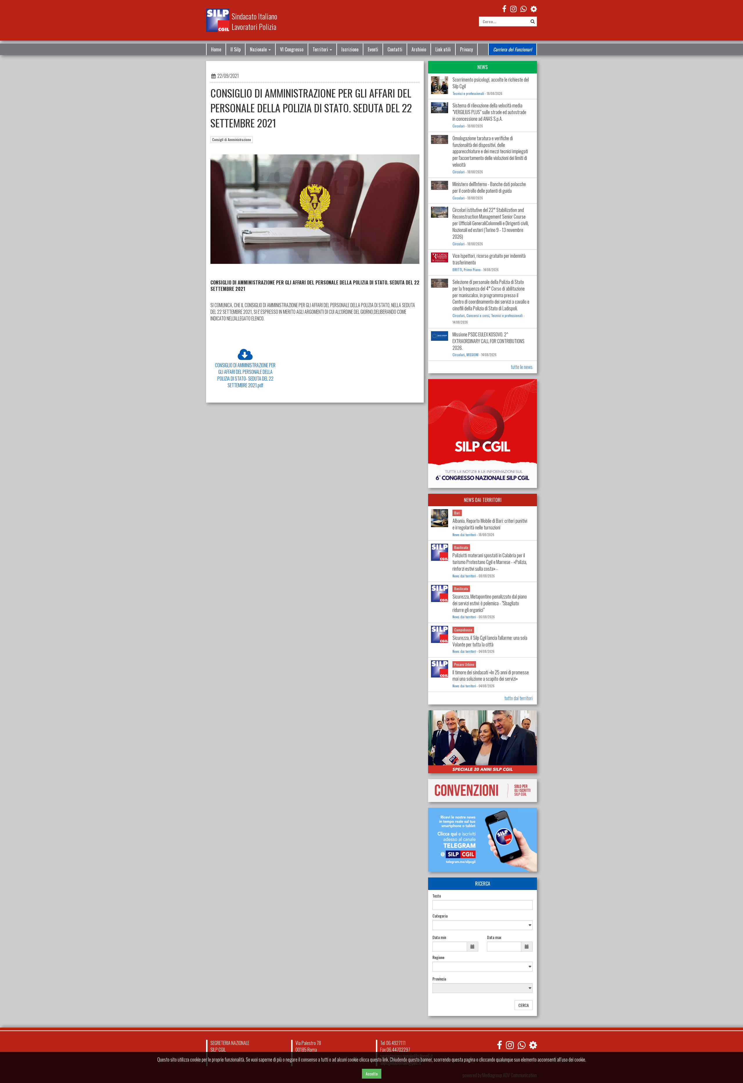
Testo (436, 896)
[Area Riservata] (534, 8)
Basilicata (461, 547)
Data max (494, 937)
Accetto (372, 1074)
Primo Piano (472, 269)
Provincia (439, 979)
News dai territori (464, 534)
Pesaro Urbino (464, 664)
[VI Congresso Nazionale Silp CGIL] (482, 433)
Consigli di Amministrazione (231, 139)
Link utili (443, 49)
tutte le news (522, 366)
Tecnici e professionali (468, 93)
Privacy (466, 49)
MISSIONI (472, 354)
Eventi (373, 49)
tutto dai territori (518, 698)
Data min (439, 937)
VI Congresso (291, 49)
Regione (438, 957)
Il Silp (235, 49)
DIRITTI (457, 269)
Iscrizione (349, 49)
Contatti (394, 49)
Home (216, 49)
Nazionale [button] (259, 49)
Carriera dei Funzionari (512, 49)
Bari (457, 512)
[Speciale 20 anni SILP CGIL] (482, 741)
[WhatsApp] (523, 8)
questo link (379, 1059)
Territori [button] (321, 49)
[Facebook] (504, 8)
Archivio (419, 49)
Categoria (440, 916)
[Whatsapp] (521, 1045)
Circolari (458, 126)
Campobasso (463, 629)
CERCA (523, 1005)
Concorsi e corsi (477, 315)
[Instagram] (513, 8)
